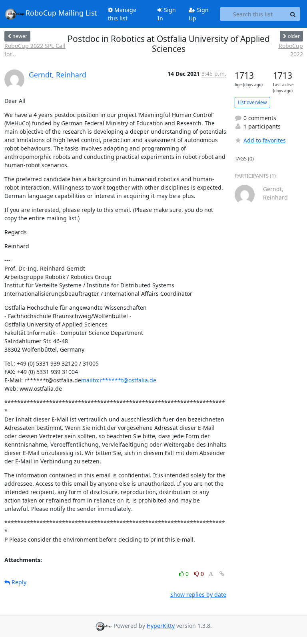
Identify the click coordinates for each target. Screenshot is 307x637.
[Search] (293, 14)
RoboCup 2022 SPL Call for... (35, 50)
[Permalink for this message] (221, 573)
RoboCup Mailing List (61, 13)
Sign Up (199, 14)
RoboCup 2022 (291, 50)
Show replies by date (198, 594)
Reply (18, 582)
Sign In (166, 14)
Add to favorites (264, 140)
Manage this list (122, 14)
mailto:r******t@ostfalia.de (118, 380)
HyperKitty (161, 626)
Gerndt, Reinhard (57, 74)
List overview (252, 102)
